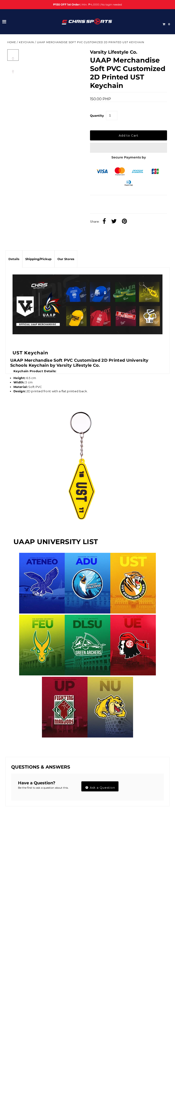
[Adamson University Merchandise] (87, 612)
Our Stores (65, 259)
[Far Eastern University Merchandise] (42, 674)
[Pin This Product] (125, 221)
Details (13, 259)
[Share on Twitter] (115, 221)
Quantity (97, 115)
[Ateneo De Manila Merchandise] (42, 612)
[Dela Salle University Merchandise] (87, 674)
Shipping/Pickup (38, 259)
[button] (128, 148)
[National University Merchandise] (110, 736)
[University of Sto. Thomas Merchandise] (133, 612)
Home (11, 42)
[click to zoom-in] (76, 57)
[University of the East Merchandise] (133, 674)
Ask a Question (102, 787)
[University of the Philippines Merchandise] (65, 736)
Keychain (26, 42)
